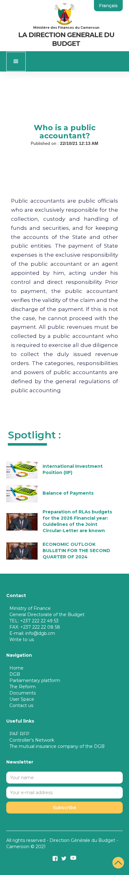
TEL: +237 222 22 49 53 (34, 621)
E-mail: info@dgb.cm (32, 633)
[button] (16, 61)
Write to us (21, 639)
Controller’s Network (31, 740)
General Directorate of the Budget (47, 614)
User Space (21, 699)
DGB (14, 674)
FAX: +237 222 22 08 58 (34, 627)
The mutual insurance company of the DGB (57, 746)
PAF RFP (19, 734)
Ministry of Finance (30, 608)
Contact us (21, 705)
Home (16, 668)
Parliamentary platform (34, 680)
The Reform (22, 687)
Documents (22, 693)
